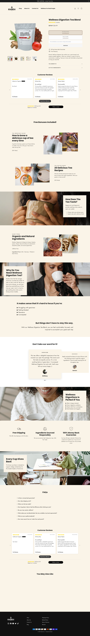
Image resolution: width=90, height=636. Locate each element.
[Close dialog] (67, 306)
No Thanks (33, 329)
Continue (33, 325)
